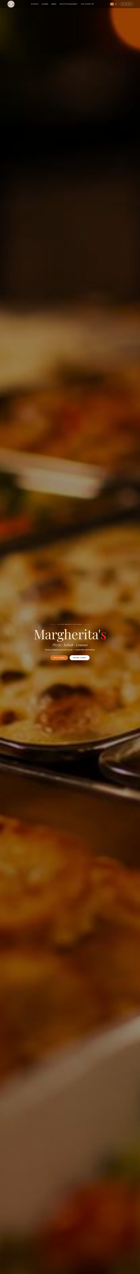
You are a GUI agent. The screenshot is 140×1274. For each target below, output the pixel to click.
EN (116, 4)
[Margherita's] (11, 4)
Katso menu (59, 658)
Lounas (45, 4)
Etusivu (34, 4)
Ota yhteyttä (87, 4)
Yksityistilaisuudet (69, 4)
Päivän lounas (79, 658)
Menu (54, 4)
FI (111, 4)
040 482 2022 (126, 4)
